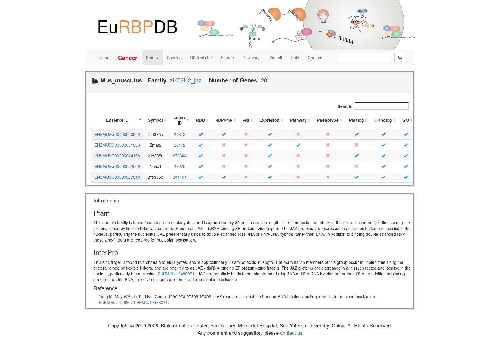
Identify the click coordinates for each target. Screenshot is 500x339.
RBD (200, 120)
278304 (180, 156)
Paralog (356, 120)
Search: (345, 106)
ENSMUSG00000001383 (117, 145)
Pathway (298, 120)
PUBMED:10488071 (117, 302)
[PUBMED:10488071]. (177, 274)
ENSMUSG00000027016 (117, 177)
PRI (245, 120)
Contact (315, 57)
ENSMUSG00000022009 (117, 166)
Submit (275, 57)
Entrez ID (179, 120)
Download (251, 57)
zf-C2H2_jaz (185, 80)
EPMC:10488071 (152, 302)
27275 (179, 166)
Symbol (155, 120)
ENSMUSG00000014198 (117, 156)
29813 (179, 134)
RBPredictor (201, 57)
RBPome (223, 120)
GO (405, 120)
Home (103, 57)
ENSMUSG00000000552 (117, 134)
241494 (180, 177)
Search (227, 57)
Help (295, 57)
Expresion (270, 120)
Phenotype (328, 120)
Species (174, 57)
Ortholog (383, 120)
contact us (291, 332)
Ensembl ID (117, 120)
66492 (179, 145)
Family (152, 57)
